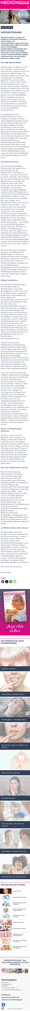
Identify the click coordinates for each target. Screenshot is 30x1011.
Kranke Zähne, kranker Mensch (12, 694)
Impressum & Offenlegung (11, 1000)
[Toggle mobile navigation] (28, 7)
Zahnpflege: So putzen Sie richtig (13, 851)
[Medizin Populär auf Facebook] (3, 1005)
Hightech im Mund (8, 669)
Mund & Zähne (6, 27)
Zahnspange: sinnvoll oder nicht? (13, 877)
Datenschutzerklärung (10, 997)
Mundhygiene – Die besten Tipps (13, 719)
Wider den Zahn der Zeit (10, 773)
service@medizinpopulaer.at (12, 990)
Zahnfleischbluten (8, 798)
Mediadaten (6, 995)
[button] (2, 581)
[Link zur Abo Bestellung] (15, 612)
